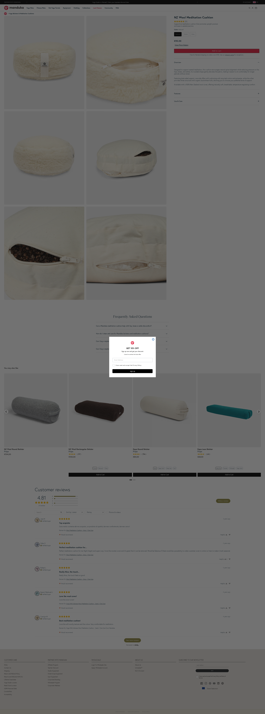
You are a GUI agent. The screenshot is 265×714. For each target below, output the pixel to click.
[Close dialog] (153, 339)
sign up (132, 371)
